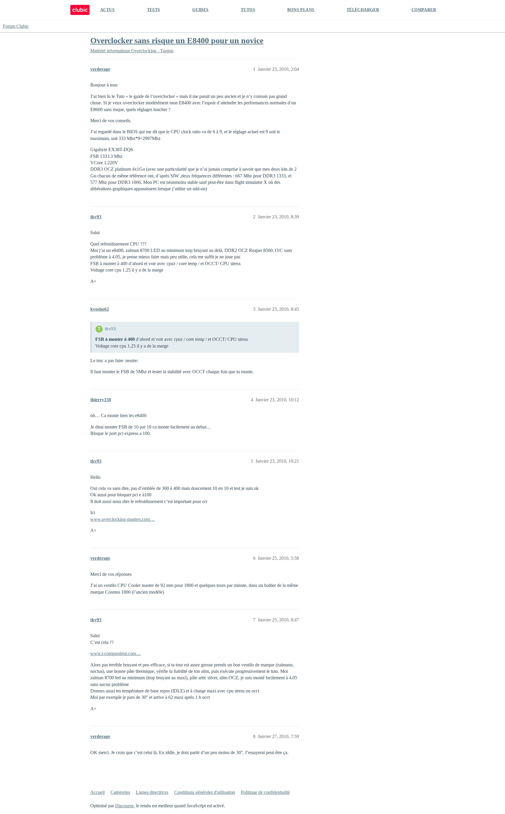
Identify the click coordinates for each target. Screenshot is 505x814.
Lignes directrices (152, 792)
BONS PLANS (300, 10)
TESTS (153, 10)
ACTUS (107, 10)
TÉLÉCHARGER (363, 10)
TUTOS (248, 10)
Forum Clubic (16, 26)
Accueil (97, 792)
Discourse (124, 805)
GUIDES (200, 10)
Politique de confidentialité (265, 792)
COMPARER (423, 10)
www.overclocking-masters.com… (122, 519)
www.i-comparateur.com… (115, 653)
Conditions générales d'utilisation (204, 792)
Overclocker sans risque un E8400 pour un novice (176, 40)
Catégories (120, 792)
